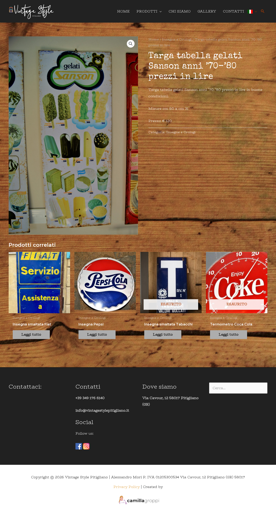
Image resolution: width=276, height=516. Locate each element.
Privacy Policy (126, 487)
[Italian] (252, 11)
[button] (262, 11)
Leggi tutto (31, 334)
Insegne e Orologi (177, 39)
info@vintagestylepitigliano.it (102, 410)
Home (153, 39)
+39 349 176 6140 (90, 398)
